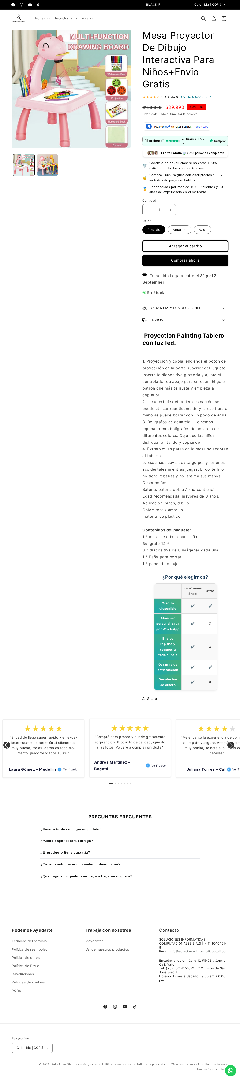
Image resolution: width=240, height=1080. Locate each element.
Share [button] (152, 699)
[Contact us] (230, 1070)
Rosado (153, 230)
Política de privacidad (152, 1064)
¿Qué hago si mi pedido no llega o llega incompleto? (86, 876)
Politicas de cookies (28, 982)
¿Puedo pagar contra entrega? (66, 841)
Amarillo (180, 230)
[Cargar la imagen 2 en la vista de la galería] (47, 165)
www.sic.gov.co (86, 1064)
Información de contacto (211, 1069)
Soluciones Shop (63, 1064)
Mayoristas (95, 941)
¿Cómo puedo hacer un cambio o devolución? (80, 864)
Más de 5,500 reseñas (197, 97)
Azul (202, 230)
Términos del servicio (29, 941)
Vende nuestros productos (107, 949)
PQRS (16, 991)
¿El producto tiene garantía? (65, 852)
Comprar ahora (185, 260)
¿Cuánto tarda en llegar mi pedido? (71, 829)
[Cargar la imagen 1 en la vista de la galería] (23, 165)
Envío (146, 114)
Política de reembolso (30, 949)
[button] (42, 18)
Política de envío (216, 1064)
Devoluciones (23, 974)
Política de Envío (25, 966)
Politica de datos (26, 958)
